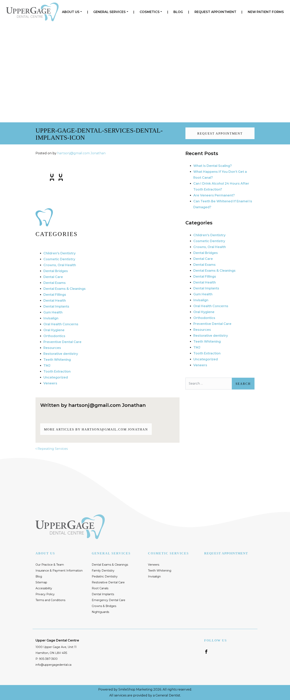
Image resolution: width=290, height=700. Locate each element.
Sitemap (41, 582)
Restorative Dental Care (108, 582)
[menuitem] (72, 12)
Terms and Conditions (50, 600)
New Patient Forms (266, 12)
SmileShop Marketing (135, 689)
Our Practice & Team (50, 564)
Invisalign (50, 318)
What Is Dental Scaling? (212, 166)
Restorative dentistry (60, 354)
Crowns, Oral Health (59, 265)
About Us (71, 12)
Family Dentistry (103, 570)
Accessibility (44, 588)
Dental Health (54, 300)
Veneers (50, 383)
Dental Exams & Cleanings (64, 289)
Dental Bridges (55, 271)
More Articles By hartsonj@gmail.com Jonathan (96, 429)
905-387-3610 (229, 45)
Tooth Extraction (57, 371)
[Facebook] (206, 651)
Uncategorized (55, 377)
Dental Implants (56, 306)
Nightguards (100, 612)
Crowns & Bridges (104, 606)
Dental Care (53, 277)
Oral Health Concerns (60, 324)
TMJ (46, 365)
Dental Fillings (54, 295)
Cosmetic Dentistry (59, 259)
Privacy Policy (45, 594)
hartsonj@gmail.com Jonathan (81, 153)
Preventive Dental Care (62, 342)
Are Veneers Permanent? (214, 195)
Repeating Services (52, 449)
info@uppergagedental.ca (53, 665)
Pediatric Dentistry (105, 576)
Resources (52, 348)
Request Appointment (215, 12)
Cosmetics (150, 12)
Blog (178, 12)
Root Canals (100, 588)
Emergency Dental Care (108, 600)
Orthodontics (54, 336)
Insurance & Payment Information (59, 570)
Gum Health (53, 312)
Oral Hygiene (54, 330)
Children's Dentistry (59, 253)
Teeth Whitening (57, 360)
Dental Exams (54, 283)
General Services (109, 12)
